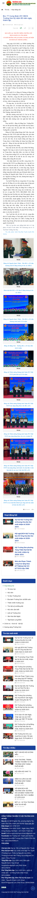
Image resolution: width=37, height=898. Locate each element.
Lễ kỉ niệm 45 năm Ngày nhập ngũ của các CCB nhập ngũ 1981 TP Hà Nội (23, 717)
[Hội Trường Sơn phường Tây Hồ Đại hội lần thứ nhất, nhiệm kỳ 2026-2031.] (8, 707)
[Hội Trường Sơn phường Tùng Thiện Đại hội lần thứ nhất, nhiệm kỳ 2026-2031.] (8, 549)
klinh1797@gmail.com (9, 883)
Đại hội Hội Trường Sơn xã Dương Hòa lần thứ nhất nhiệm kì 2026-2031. (23, 523)
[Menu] (3, 3)
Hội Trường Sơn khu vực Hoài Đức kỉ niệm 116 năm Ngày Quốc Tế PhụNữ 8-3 (24, 736)
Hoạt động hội (16, 9)
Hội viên (10, 593)
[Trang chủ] (2, 9)
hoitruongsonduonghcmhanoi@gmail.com (20, 833)
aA (21, 28)
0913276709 (5, 868)
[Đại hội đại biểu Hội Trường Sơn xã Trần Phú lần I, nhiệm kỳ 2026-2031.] (8, 688)
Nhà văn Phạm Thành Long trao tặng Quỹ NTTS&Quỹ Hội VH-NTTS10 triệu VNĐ (23, 564)
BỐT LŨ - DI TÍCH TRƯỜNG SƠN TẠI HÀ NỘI (24, 803)
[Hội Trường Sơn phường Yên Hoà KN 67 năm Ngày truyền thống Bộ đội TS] (8, 698)
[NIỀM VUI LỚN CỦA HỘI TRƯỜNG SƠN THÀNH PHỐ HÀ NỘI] (8, 781)
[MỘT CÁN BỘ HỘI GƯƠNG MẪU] (8, 754)
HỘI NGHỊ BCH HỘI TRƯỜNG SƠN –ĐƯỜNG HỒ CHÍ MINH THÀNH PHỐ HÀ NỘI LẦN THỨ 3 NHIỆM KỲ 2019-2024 (24, 792)
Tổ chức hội (11, 589)
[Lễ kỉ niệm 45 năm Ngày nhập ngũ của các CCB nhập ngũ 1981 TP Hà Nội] (8, 717)
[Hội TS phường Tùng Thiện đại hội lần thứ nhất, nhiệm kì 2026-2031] (8, 659)
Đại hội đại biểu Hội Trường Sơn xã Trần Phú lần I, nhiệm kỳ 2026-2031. (24, 688)
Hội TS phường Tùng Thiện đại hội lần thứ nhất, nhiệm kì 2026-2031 (24, 659)
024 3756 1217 (14, 826)
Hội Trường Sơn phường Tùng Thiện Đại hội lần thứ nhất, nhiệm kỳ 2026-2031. (24, 550)
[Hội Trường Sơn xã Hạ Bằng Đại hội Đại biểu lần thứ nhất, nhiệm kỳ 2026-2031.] (8, 726)
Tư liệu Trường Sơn (14, 596)
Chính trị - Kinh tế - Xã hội (13, 624)
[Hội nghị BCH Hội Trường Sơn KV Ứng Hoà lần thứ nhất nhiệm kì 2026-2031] (8, 536)
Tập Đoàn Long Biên (14, 620)
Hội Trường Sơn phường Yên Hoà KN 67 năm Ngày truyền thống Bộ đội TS (24, 697)
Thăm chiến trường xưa (15, 603)
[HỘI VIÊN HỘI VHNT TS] (8, 774)
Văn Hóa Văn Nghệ (13, 616)
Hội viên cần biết (13, 609)
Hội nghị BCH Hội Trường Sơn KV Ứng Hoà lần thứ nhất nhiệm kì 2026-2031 (24, 537)
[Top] (33, 888)
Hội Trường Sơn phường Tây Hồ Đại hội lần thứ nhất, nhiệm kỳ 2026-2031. (24, 707)
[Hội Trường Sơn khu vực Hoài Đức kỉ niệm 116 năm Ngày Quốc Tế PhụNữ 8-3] (8, 736)
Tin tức (7, 9)
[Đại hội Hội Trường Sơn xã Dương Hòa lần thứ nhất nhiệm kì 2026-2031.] (8, 522)
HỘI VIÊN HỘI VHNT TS (23, 771)
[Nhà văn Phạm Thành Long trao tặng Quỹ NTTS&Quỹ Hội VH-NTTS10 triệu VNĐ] (8, 563)
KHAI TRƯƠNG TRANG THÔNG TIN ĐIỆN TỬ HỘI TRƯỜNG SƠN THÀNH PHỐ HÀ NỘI (23, 763)
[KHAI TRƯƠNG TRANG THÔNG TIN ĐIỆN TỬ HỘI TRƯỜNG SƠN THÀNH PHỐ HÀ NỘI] (8, 762)
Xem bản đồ (29, 823)
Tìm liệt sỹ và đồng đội (15, 606)
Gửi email (27, 509)
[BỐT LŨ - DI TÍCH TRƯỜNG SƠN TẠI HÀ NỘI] (8, 804)
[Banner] (21, 3)
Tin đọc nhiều (9, 748)
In (33, 509)
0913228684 (5, 875)
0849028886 (29, 883)
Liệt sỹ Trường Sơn (14, 613)
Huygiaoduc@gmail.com (9, 865)
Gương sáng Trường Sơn (12, 627)
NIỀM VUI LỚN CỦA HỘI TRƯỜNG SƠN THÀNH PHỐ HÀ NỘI (23, 781)
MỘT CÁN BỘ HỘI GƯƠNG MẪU (24, 753)
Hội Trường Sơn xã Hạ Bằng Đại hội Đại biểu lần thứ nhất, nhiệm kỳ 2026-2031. (24, 726)
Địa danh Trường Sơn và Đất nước (19, 599)
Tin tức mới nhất (10, 633)
